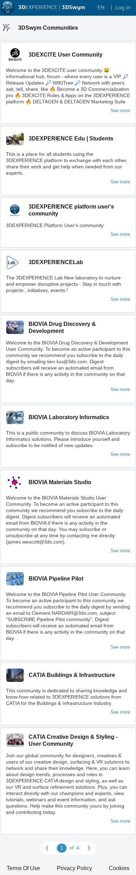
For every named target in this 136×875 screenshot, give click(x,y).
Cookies (119, 868)
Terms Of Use (23, 868)
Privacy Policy (74, 868)
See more (120, 110)
